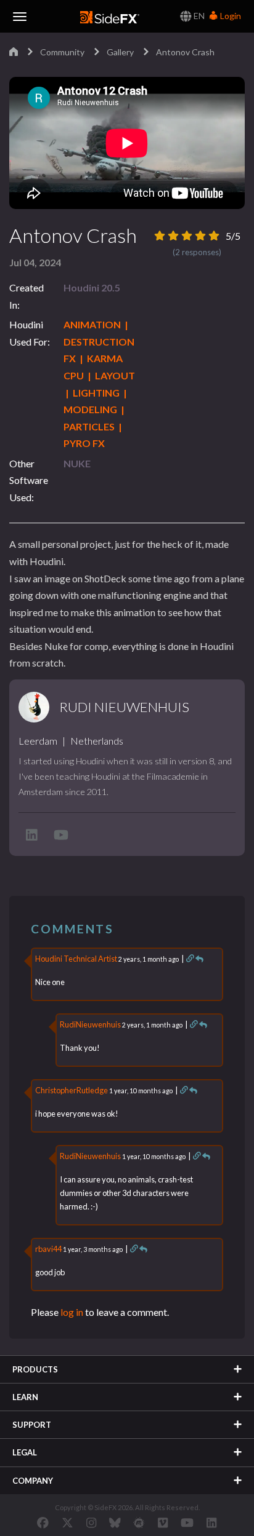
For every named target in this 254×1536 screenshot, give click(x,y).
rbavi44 (48, 1249)
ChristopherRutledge (71, 1090)
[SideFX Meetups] (139, 1522)
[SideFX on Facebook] (43, 1522)
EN (198, 15)
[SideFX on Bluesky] (115, 1522)
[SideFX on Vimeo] (163, 1522)
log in (71, 1312)
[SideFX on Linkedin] (211, 1522)
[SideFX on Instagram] (91, 1522)
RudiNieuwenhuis (90, 1024)
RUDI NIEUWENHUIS (124, 707)
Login (229, 15)
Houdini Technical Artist (76, 959)
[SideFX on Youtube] (187, 1522)
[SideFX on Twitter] (67, 1522)
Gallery (120, 52)
